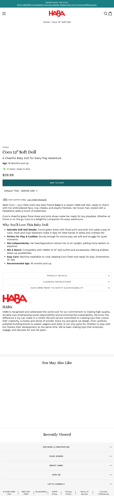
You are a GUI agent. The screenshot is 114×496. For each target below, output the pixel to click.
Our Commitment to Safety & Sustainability (57, 288)
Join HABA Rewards (36, 200)
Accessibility (40, 491)
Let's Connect (56, 484)
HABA (6, 147)
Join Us (56, 475)
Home (46, 22)
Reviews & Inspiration (56, 447)
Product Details (57, 275)
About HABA (56, 465)
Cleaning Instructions (57, 282)
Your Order (56, 456)
